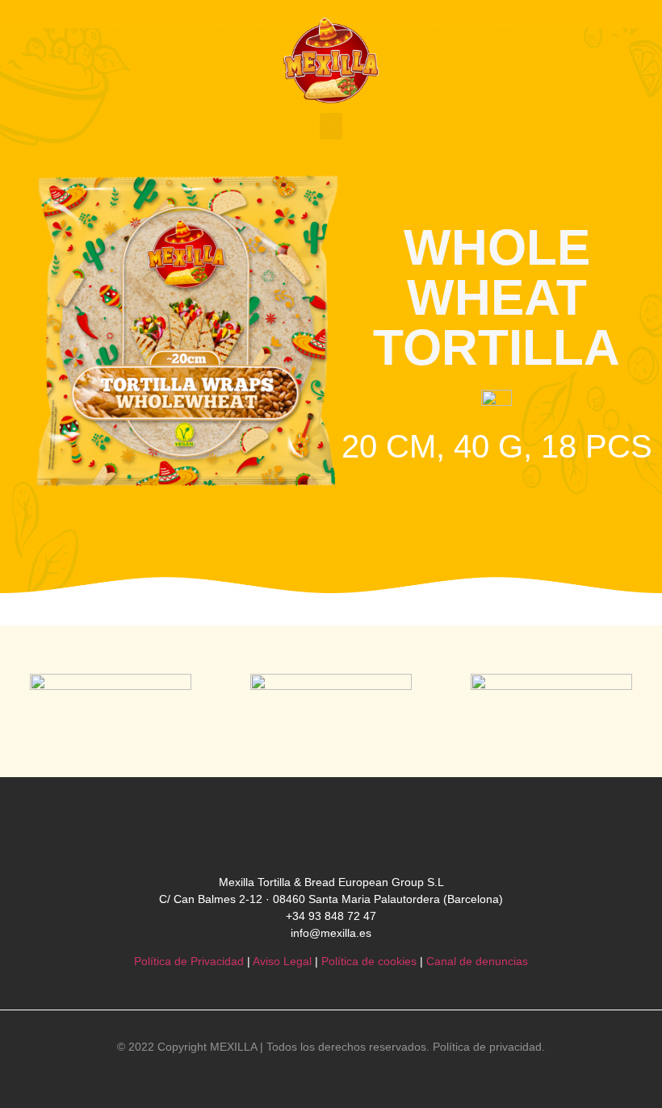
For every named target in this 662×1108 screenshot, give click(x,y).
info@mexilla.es (331, 932)
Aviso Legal (282, 961)
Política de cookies (369, 961)
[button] (331, 126)
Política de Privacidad (189, 961)
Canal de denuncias (477, 961)
